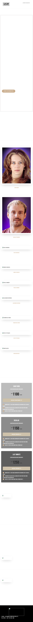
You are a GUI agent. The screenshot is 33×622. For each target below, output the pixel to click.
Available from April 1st (16, 434)
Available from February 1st (16, 400)
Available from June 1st (16, 468)
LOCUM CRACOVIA (26, 2)
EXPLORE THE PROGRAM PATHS (9, 91)
